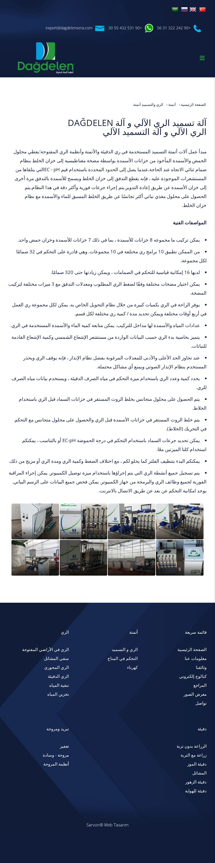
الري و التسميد (125, 649)
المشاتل (199, 773)
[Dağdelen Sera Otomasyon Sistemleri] (202, 9)
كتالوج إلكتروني (193, 676)
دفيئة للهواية (196, 791)
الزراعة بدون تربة (192, 746)
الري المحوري (56, 667)
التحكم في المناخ (123, 658)
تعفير (64, 746)
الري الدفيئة (58, 676)
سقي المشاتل (56, 658)
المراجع (200, 685)
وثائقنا (201, 667)
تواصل (201, 703)
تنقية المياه (59, 685)
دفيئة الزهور (196, 782)
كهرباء (132, 667)
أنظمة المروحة (56, 764)
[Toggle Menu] (202, 58)
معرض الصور (195, 694)
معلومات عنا (196, 658)
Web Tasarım (116, 825)
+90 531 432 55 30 (125, 27)
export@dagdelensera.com (69, 27)
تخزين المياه (58, 694)
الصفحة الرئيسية (192, 649)
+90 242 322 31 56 (174, 27)
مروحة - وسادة (56, 755)
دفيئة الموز (197, 764)
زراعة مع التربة (194, 755)
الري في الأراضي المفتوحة (45, 649)
